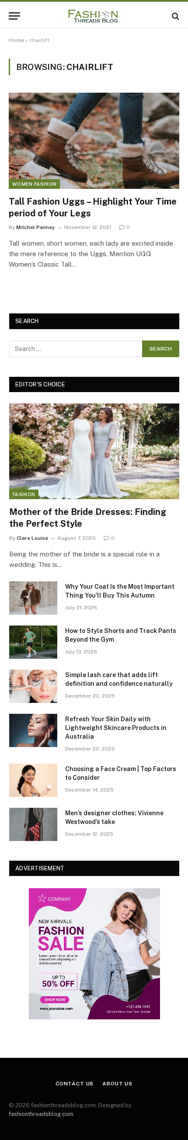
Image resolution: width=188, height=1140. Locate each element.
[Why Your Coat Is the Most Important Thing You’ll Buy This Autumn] (33, 598)
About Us (117, 1084)
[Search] (174, 16)
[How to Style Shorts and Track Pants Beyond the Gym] (33, 642)
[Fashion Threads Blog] (94, 16)
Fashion (24, 494)
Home (16, 40)
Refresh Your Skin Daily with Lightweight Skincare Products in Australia (116, 728)
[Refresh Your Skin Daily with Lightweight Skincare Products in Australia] (33, 730)
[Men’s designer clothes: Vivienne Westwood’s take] (33, 824)
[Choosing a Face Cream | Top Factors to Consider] (33, 780)
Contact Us (75, 1084)
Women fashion (34, 184)
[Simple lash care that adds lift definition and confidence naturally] (33, 686)
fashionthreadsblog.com (41, 1114)
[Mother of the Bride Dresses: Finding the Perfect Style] (94, 451)
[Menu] (14, 16)
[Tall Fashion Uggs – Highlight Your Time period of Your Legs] (94, 140)
